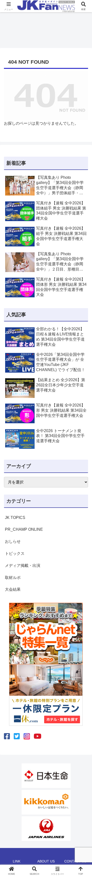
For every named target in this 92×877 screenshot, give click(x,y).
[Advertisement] (46, 28)
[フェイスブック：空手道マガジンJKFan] (7, 736)
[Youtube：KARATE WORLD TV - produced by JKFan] (37, 736)
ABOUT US (46, 861)
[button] (82, 692)
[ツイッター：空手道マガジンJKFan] (17, 736)
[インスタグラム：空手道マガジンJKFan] (27, 736)
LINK (16, 861)
